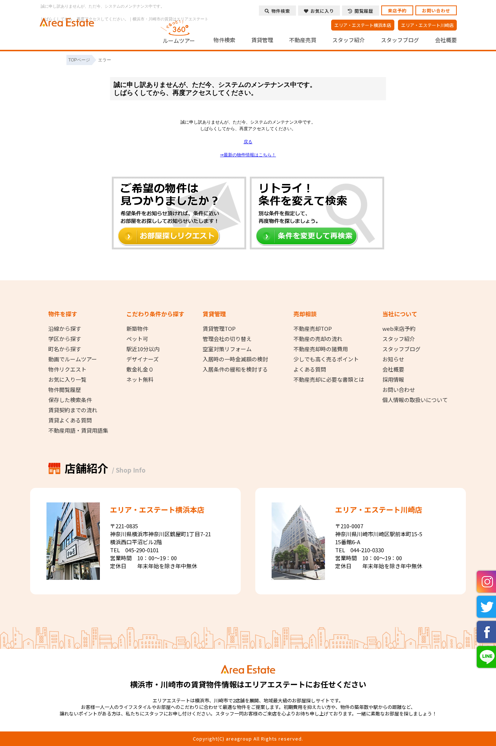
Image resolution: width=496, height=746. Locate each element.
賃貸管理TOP (219, 328)
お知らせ (393, 359)
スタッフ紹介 (348, 40)
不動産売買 (302, 40)
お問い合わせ (436, 10)
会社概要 (446, 40)
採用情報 (393, 379)
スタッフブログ (400, 40)
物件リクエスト (67, 369)
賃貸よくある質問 (70, 420)
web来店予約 (398, 328)
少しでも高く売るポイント (326, 359)
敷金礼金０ (140, 369)
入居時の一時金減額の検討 (235, 359)
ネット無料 (140, 379)
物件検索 (224, 40)
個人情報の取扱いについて (415, 400)
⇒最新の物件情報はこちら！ (248, 154)
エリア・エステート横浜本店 (362, 25)
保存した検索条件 (70, 400)
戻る (248, 141)
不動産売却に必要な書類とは (328, 379)
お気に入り (322, 11)
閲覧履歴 (363, 11)
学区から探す (64, 339)
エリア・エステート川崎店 (427, 25)
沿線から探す (64, 328)
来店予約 (397, 10)
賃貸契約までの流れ (72, 410)
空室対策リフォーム (227, 349)
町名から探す (64, 349)
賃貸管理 (262, 40)
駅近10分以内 (142, 349)
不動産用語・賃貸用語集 (78, 430)
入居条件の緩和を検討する (235, 369)
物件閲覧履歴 (64, 389)
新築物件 (137, 328)
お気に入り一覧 (67, 379)
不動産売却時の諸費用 (320, 349)
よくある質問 (309, 369)
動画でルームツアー (72, 359)
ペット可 (137, 339)
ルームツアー (179, 40)
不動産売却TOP (312, 328)
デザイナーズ (142, 359)
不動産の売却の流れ (317, 339)
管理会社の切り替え (227, 339)
